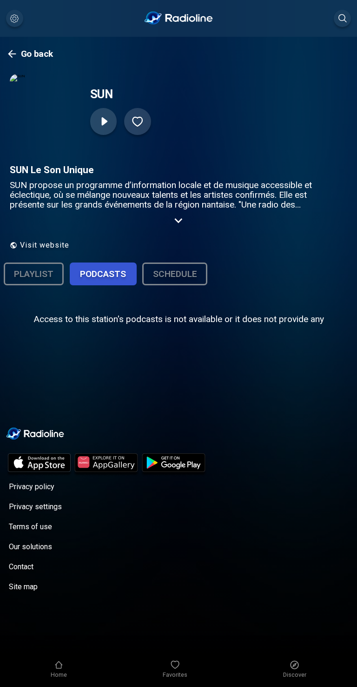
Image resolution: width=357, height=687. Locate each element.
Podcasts (103, 274)
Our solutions (30, 546)
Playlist (33, 274)
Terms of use (30, 526)
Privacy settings (35, 506)
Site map (23, 586)
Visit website (44, 245)
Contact (21, 566)
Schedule (175, 274)
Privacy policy (31, 486)
